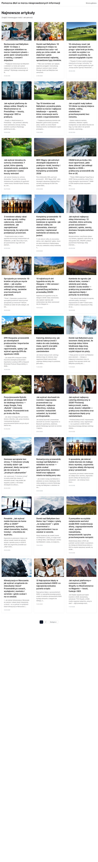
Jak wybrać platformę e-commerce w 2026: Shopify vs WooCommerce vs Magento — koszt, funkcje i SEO (81, 585)
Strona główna (91, 3)
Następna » (53, 622)
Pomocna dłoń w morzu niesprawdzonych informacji (31, 3)
